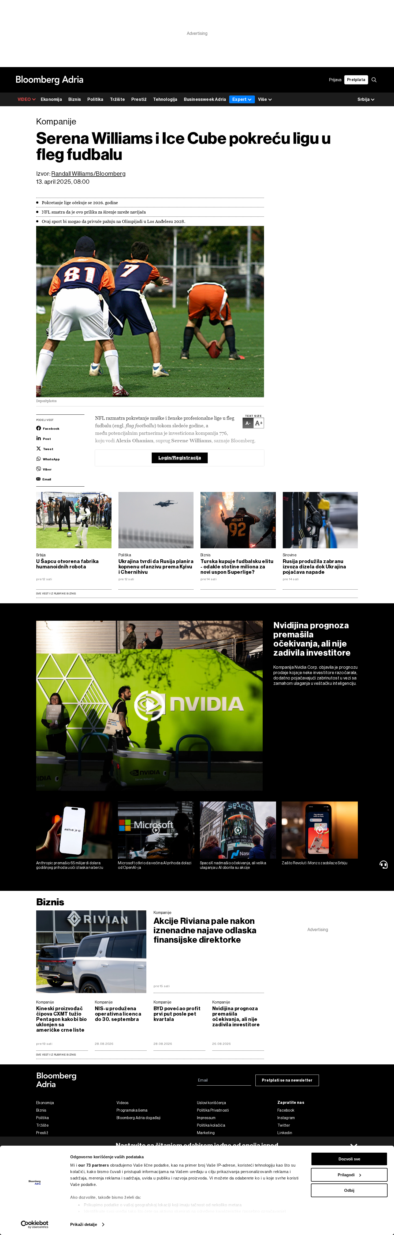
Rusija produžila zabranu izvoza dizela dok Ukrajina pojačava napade (314, 567)
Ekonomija (51, 99)
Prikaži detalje (83, 1224)
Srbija (41, 555)
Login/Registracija (179, 457)
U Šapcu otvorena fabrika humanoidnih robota (67, 564)
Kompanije (163, 912)
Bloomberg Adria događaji (139, 1118)
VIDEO (24, 99)
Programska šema (132, 1110)
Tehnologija (165, 99)
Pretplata (356, 80)
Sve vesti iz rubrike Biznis (56, 593)
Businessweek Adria (205, 99)
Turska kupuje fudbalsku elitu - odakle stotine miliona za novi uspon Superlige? (236, 567)
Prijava (335, 79)
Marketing (206, 1133)
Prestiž (139, 99)
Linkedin (284, 1133)
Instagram (286, 1118)
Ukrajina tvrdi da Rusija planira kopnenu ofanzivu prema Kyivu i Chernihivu (156, 567)
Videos (123, 1103)
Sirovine (289, 555)
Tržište (117, 99)
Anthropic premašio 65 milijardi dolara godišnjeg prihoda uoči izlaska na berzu (69, 865)
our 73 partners (93, 1165)
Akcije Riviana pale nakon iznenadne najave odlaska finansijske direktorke (205, 930)
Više (262, 99)
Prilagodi (346, 1174)
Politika (95, 99)
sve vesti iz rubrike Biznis (56, 1054)
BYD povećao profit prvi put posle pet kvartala (177, 1014)
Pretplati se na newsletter (287, 1080)
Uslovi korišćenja (211, 1103)
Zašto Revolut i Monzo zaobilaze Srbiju (314, 863)
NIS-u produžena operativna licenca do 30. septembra (118, 1014)
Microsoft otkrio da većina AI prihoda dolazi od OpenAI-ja (154, 865)
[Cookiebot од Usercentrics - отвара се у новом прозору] (34, 1225)
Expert (239, 99)
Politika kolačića (211, 1125)
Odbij (349, 1190)
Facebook (285, 1110)
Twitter (283, 1125)
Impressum (206, 1118)
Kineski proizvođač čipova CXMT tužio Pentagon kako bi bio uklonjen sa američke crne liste (61, 1019)
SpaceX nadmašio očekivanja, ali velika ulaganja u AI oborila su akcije (233, 865)
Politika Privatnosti (213, 1110)
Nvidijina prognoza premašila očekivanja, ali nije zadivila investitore (312, 639)
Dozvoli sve (349, 1159)
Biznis (74, 99)
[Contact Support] (384, 864)
